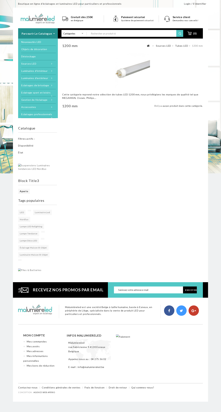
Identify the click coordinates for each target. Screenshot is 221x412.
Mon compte (34, 335)
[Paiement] (123, 336)
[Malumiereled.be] (38, 18)
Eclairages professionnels (36, 114)
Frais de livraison (95, 387)
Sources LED (28, 63)
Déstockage (28, 56)
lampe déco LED (28, 240)
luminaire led (42, 212)
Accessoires (28, 107)
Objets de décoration (34, 49)
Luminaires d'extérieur (34, 78)
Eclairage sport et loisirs (36, 92)
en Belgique (77, 20)
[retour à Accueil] (148, 46)
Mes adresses (35, 351)
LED (22, 212)
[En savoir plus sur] (29, 210)
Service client (182, 17)
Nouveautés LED (31, 41)
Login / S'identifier (195, 3)
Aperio (24, 191)
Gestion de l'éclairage (34, 99)
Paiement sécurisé (133, 17)
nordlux (24, 219)
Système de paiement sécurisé (137, 20)
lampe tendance (28, 233)
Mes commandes (37, 341)
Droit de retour (118, 387)
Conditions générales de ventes (61, 387)
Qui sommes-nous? (142, 387)
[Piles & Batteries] (29, 269)
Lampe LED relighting (31, 226)
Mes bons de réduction (41, 365)
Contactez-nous (28, 387)
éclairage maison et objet (33, 247)
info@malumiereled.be (91, 367)
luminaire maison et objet (34, 254)
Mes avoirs (33, 346)
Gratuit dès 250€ (82, 17)
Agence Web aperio (44, 392)
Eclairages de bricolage (35, 85)
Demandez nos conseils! (186, 20)
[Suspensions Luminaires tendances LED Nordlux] (37, 166)
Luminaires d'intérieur (34, 70)
